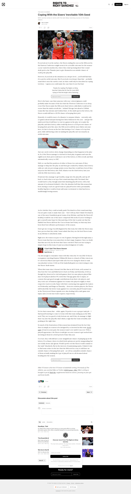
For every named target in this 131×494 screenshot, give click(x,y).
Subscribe (118, 4)
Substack (58, 490)
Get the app (73, 487)
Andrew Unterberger (49, 250)
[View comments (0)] (44, 27)
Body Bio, (53, 372)
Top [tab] (40, 422)
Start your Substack (61, 487)
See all (41, 460)
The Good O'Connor (44, 12)
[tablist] (44, 403)
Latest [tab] (43, 422)
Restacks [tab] (48, 403)
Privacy (68, 483)
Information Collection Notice (65, 461)
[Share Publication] (112, 4)
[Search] (109, 4)
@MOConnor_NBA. (70, 370)
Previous (43, 392)
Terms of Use (73, 460)
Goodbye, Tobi (43, 426)
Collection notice (79, 483)
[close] (80, 433)
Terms (72, 483)
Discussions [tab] (49, 422)
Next (88, 392)
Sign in (126, 4)
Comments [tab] (41, 403)
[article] (65, 430)
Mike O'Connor (45, 22)
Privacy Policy (77, 461)
